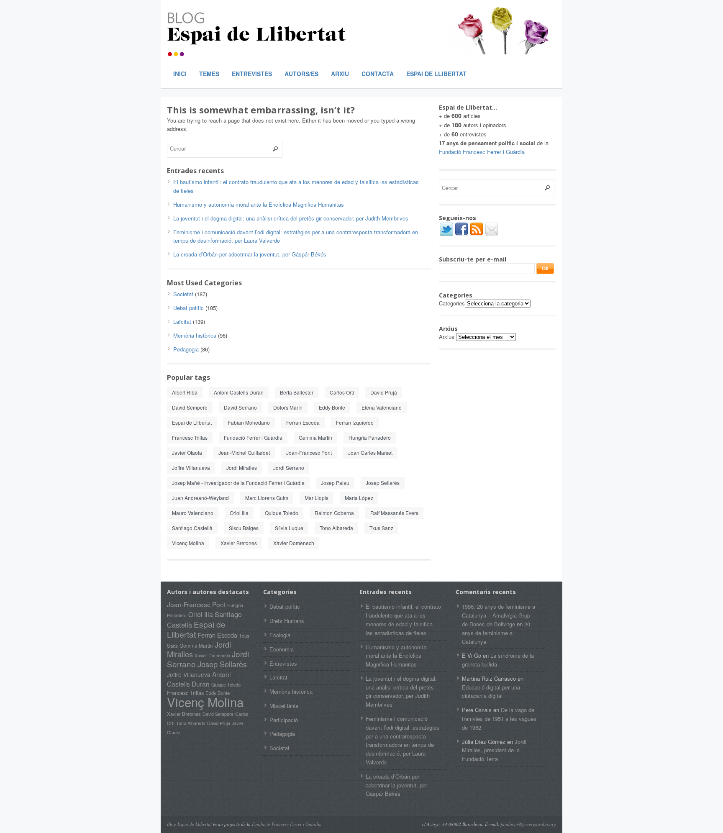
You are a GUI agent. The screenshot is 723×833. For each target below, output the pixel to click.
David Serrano (240, 407)
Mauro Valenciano (192, 512)
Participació (283, 720)
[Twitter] (446, 234)
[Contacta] (491, 234)
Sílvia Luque (289, 527)
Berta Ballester (296, 392)
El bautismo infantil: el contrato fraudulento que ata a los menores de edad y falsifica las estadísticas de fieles (403, 619)
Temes (209, 73)
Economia (281, 649)
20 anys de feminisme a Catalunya (496, 633)
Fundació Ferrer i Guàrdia (253, 437)
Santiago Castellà (192, 527)
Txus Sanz (381, 527)
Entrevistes (252, 73)
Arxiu (340, 73)
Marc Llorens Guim (266, 497)
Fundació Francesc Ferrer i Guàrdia (482, 152)
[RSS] (476, 234)
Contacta (378, 73)
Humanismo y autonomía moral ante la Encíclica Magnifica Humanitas (258, 204)
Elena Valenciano (382, 407)
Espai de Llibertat (436, 73)
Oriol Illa (239, 512)
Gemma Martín (315, 437)
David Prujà (383, 392)
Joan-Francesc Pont (309, 452)
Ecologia (279, 635)
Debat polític (188, 308)
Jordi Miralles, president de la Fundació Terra (494, 750)
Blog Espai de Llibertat (189, 824)
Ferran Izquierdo (355, 422)
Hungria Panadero (370, 437)
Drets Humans (286, 621)
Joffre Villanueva (191, 467)
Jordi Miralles (241, 467)
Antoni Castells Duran (239, 392)
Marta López (359, 497)
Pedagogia (186, 349)
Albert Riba (184, 392)
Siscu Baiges (244, 527)
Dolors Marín (288, 407)
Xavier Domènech (293, 542)
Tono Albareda (336, 527)
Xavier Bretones (238, 542)
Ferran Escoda (303, 422)
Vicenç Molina (188, 542)
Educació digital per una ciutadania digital (491, 691)
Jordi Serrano (288, 467)
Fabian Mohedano (249, 422)
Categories (452, 303)
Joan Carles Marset (370, 452)
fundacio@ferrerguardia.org (528, 824)
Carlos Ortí (342, 392)
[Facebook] (461, 234)
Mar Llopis (316, 497)
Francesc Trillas (190, 437)
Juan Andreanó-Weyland (200, 497)
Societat (183, 294)
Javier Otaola (187, 452)
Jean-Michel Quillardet (244, 452)
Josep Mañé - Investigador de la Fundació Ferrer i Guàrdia (238, 482)
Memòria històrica (194, 335)
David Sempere (190, 407)
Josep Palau (335, 482)
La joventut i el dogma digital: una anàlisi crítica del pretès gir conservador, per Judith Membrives (290, 218)
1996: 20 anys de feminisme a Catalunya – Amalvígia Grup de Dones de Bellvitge (498, 615)
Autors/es (301, 73)
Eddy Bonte (332, 407)
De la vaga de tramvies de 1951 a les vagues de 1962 (499, 718)
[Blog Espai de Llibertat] (257, 32)
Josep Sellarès (383, 482)
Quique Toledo (281, 512)
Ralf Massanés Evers (394, 512)
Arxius (446, 337)
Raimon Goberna (334, 512)
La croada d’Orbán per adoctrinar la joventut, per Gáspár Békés (249, 254)
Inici (180, 73)
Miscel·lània (283, 706)
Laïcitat (182, 322)
